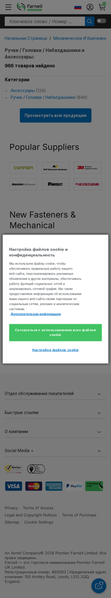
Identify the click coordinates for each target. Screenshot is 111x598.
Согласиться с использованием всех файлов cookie (55, 332)
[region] (55, 299)
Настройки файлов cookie (55, 350)
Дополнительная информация (36, 314)
